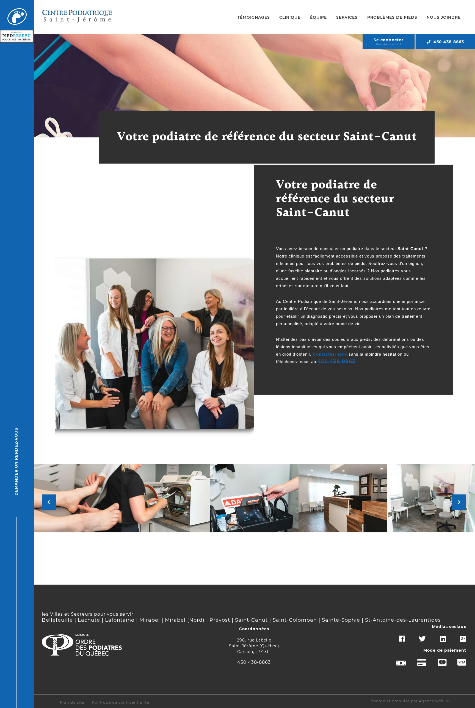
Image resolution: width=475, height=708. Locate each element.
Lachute (89, 620)
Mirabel (149, 620)
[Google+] (457, 641)
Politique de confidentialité (120, 702)
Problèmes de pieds (392, 17)
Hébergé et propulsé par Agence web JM (409, 701)
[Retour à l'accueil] (17, 17)
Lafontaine (119, 620)
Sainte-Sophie (341, 620)
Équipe (318, 17)
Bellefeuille (57, 620)
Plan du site (72, 702)
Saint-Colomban (295, 620)
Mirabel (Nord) (185, 620)
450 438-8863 (448, 41)
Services (347, 17)
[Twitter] (416, 641)
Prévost (219, 620)
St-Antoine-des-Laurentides (403, 620)
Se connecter (389, 40)
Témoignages (254, 17)
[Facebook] (395, 641)
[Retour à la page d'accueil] (77, 17)
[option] (77, 498)
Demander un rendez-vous (16, 462)
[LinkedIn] (436, 641)
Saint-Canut (251, 620)
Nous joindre (444, 17)
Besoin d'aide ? (389, 44)
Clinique (289, 17)
